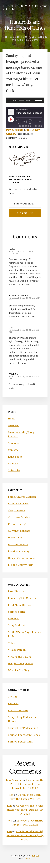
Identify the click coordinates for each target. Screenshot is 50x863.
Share (38, 126)
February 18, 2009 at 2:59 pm (25, 331)
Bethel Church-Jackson (22, 496)
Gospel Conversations (21, 558)
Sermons (13, 443)
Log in (35, 855)
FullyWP (28, 858)
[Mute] (32, 100)
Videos (12, 643)
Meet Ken (13, 425)
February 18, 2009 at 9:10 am (25, 299)
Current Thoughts (25, 40)
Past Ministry (16, 591)
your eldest (18, 295)
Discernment (15, 537)
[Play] (9, 100)
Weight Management (20, 663)
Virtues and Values (19, 656)
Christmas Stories (19, 517)
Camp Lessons (16, 510)
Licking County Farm (20, 564)
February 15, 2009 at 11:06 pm (22, 252)
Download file (14, 129)
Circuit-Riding (17, 524)
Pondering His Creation (22, 598)
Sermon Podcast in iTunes (24, 734)
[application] (25, 100)
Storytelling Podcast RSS (23, 727)
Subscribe (25, 126)
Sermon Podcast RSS (20, 741)
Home (11, 418)
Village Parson (17, 649)
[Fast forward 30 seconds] (32, 121)
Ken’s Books (15, 456)
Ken (11, 327)
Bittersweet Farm (20, 7)
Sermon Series (17, 611)
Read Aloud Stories (19, 605)
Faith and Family (18, 544)
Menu (43, 6)
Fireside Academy (18, 551)
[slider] (39, 100)
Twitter (12, 696)
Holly (14, 374)
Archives (13, 463)
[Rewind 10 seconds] (18, 121)
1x (24, 122)
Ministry (13, 449)
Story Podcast (16, 625)
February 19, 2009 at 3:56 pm (25, 377)
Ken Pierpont (14, 780)
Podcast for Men (18, 710)
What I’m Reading (18, 670)
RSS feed (13, 703)
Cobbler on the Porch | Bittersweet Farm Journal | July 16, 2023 (27, 784)
